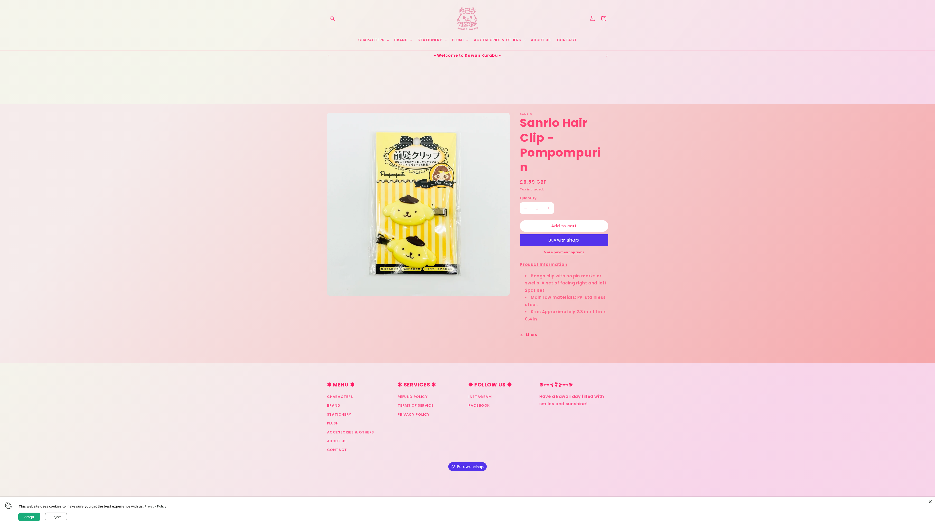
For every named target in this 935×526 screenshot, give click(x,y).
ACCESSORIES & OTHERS (350, 432)
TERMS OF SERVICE (415, 405)
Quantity (528, 198)
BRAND (333, 405)
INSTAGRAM (480, 396)
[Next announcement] (606, 55)
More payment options (564, 252)
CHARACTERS (340, 396)
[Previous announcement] (328, 55)
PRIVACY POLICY (414, 414)
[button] (332, 18)
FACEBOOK (479, 405)
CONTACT (337, 449)
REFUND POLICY (413, 396)
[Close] (930, 501)
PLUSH (333, 423)
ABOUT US (337, 441)
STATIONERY (339, 414)
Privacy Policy (156, 506)
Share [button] (531, 334)
